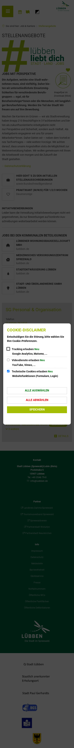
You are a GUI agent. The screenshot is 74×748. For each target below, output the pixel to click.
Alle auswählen (37, 390)
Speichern (37, 409)
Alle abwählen (37, 400)
